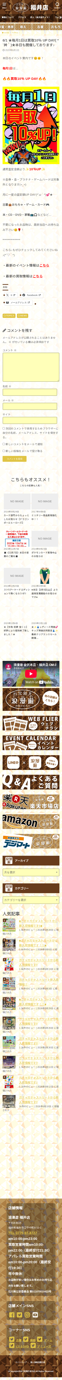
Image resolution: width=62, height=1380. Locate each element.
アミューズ (44, 1346)
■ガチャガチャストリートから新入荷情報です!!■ (38, 923)
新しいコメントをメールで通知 (24, 444)
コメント (10, 350)
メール (8, 400)
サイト (7, 414)
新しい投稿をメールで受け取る (24, 451)
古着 (18, 1340)
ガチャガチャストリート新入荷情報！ (39, 982)
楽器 (32, 1340)
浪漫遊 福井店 (29, 1371)
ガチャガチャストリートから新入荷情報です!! (39, 962)
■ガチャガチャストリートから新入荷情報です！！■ (38, 943)
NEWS (23, 315)
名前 (7, 386)
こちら (44, 265)
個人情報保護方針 (37, 1362)
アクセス (22, 17)
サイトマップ (21, 1362)
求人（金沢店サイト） (40, 17)
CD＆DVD (22, 1346)
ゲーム (47, 1340)
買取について (8, 17)
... (28, 1378)
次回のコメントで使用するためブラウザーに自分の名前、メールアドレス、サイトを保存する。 (31, 433)
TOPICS (10, 315)
